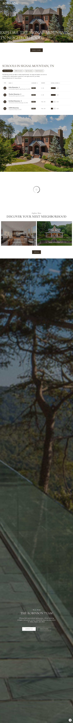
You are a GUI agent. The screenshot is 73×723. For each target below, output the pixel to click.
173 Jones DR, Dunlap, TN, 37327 (15, 109)
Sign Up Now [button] (44, 629)
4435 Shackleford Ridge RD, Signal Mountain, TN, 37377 (19, 89)
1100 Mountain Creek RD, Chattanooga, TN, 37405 (18, 102)
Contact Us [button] (29, 629)
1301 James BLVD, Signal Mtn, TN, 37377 (16, 95)
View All (36, 252)
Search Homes (36, 50)
